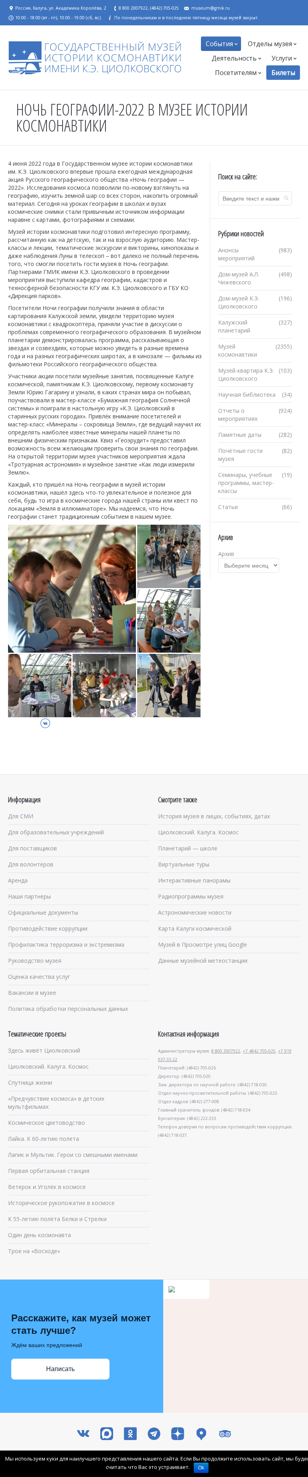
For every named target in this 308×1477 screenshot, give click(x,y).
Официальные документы (43, 912)
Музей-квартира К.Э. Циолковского (246, 374)
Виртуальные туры (183, 864)
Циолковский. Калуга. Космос (198, 832)
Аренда (18, 880)
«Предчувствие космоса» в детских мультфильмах (56, 1102)
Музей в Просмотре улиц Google (202, 944)
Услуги (282, 58)
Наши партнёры (29, 896)
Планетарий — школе (187, 848)
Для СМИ (20, 816)
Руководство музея (34, 960)
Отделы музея (270, 43)
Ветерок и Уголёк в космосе (47, 1187)
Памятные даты (239, 434)
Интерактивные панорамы (194, 880)
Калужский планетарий (234, 326)
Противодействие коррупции (47, 928)
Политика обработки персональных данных (68, 1008)
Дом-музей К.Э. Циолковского (238, 302)
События (219, 43)
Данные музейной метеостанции (202, 960)
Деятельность (234, 58)
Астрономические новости (194, 912)
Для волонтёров (30, 864)
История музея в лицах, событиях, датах (214, 816)
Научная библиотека (247, 394)
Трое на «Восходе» (34, 1251)
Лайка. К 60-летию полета (43, 1138)
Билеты (283, 72)
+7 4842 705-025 (259, 1051)
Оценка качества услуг (39, 976)
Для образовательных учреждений (56, 832)
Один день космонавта (39, 1235)
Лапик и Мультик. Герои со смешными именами (73, 1154)
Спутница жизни (30, 1082)
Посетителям (236, 72)
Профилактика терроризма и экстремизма (66, 944)
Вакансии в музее (32, 992)
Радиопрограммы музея (190, 896)
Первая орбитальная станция (48, 1171)
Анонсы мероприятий (236, 254)
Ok (201, 1468)
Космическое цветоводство (46, 1122)
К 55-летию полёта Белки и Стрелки (57, 1219)
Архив (226, 554)
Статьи (228, 507)
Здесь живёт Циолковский (44, 1050)
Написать (60, 1368)
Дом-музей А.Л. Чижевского (238, 278)
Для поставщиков (32, 848)
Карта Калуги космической (194, 928)
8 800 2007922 (225, 1051)
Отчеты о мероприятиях (237, 414)
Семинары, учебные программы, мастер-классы (246, 483)
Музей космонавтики (237, 350)
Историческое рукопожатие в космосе (61, 1203)
